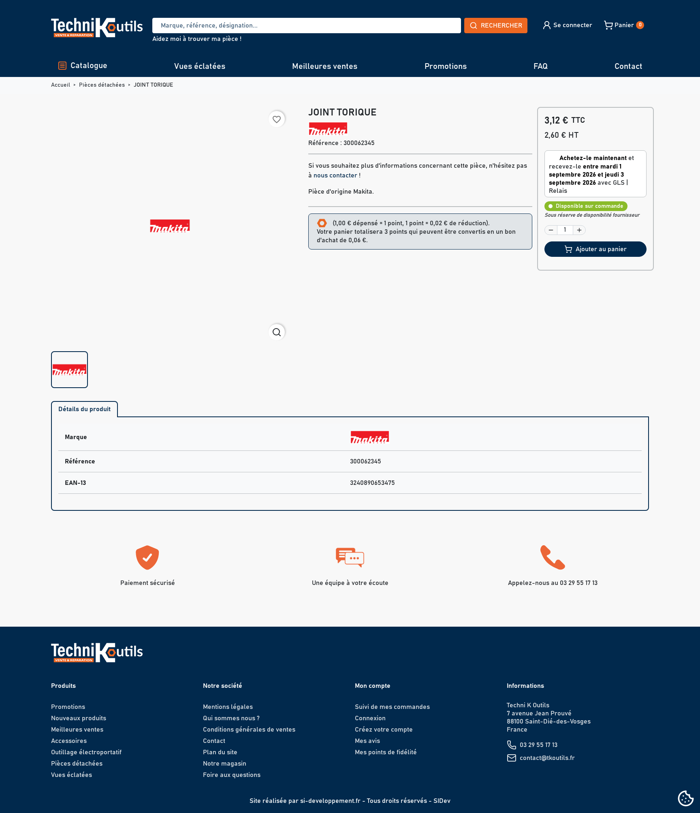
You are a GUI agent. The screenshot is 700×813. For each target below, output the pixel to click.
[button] (567, 25)
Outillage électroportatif (86, 752)
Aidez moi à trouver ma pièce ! (196, 39)
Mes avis (367, 741)
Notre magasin (224, 763)
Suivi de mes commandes (392, 707)
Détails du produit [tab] (84, 409)
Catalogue (88, 66)
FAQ (541, 66)
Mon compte (373, 686)
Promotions (446, 66)
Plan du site (220, 752)
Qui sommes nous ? (231, 718)
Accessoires (69, 741)
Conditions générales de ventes (249, 729)
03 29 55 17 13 (538, 745)
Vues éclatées (199, 66)
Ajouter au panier (601, 249)
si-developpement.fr (330, 801)
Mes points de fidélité (386, 752)
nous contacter (335, 175)
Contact (628, 66)
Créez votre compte (384, 729)
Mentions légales (228, 707)
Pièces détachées (76, 763)
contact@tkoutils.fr (547, 758)
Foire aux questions (231, 775)
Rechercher (501, 25)
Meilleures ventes (324, 66)
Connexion (370, 718)
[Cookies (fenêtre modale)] (686, 799)
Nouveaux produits (78, 718)
